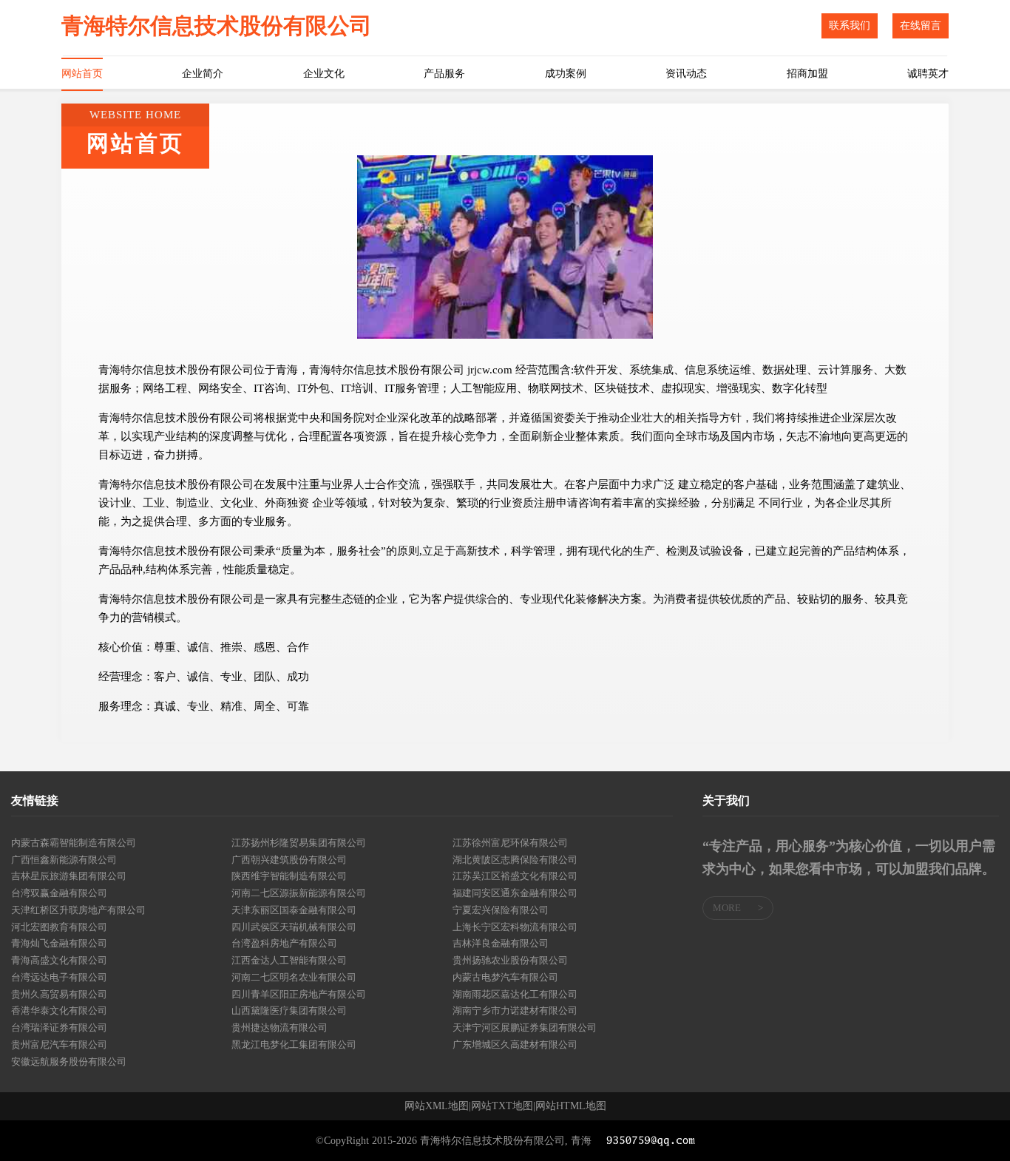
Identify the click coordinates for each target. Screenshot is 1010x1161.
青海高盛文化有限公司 (59, 960)
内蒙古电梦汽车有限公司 (505, 977)
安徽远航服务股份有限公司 (68, 1061)
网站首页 (82, 73)
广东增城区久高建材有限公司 (515, 1044)
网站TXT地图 (502, 1106)
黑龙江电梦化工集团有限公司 (293, 1044)
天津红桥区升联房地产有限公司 (78, 909)
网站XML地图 (436, 1106)
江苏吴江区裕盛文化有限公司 (515, 875)
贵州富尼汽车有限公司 (59, 1044)
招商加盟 (807, 73)
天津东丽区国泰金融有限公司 (293, 909)
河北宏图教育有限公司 (59, 926)
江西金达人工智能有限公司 (289, 960)
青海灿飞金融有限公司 (59, 943)
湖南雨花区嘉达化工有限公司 (515, 994)
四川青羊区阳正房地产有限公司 (298, 994)
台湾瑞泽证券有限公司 (59, 1027)
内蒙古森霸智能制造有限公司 (73, 842)
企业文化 (324, 73)
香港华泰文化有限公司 (59, 1010)
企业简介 (202, 73)
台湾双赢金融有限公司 (59, 892)
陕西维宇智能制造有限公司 (289, 875)
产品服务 (444, 73)
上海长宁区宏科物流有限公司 (515, 926)
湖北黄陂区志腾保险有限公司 (515, 859)
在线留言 (920, 25)
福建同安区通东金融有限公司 (515, 892)
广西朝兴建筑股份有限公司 (289, 859)
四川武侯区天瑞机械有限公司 (293, 926)
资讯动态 (686, 73)
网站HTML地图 (570, 1106)
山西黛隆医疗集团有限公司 (289, 1010)
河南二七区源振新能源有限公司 (298, 892)
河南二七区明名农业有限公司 (293, 977)
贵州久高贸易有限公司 (59, 994)
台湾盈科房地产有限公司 (284, 943)
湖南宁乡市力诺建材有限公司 (515, 1010)
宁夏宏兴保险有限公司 (501, 909)
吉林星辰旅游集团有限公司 (68, 875)
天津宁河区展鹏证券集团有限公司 (525, 1027)
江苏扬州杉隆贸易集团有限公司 (298, 842)
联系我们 (849, 25)
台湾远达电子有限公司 (59, 977)
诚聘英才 (928, 73)
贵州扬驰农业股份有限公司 (510, 960)
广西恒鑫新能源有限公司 (64, 859)
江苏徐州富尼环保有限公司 (510, 842)
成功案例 (565, 73)
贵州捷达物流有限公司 (279, 1027)
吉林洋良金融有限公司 (501, 943)
